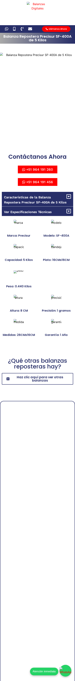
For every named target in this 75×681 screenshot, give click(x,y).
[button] (37, 199)
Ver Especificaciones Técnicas (28, 212)
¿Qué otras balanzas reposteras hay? (37, 363)
